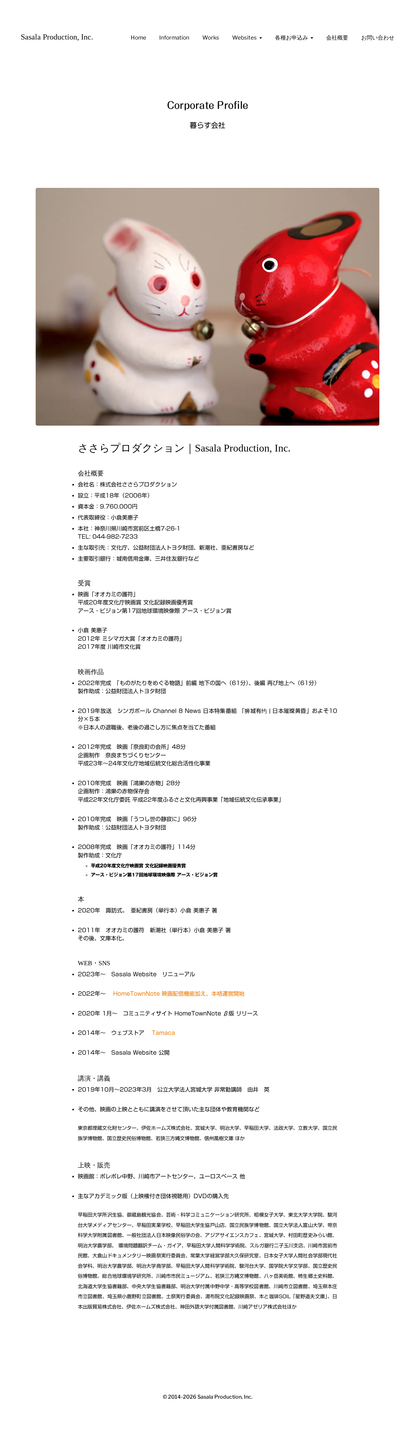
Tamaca (163, 1033)
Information (174, 37)
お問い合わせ (377, 37)
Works (210, 37)
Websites (244, 37)
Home (138, 37)
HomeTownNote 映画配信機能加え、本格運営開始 (178, 993)
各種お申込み (291, 37)
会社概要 (337, 37)
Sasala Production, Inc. (57, 37)
